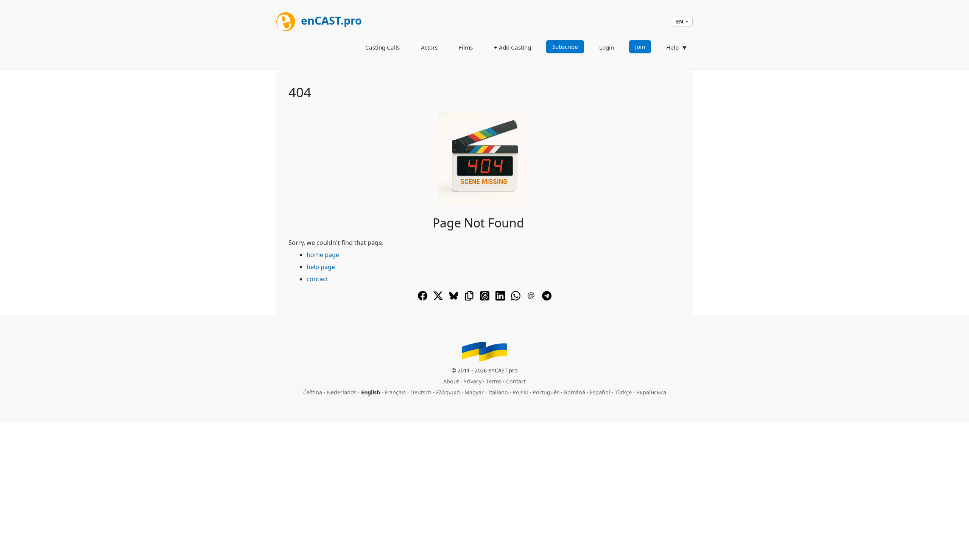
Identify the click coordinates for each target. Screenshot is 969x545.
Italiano (498, 392)
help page (321, 267)
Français (395, 392)
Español (600, 392)
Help (672, 47)
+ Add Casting (512, 47)
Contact (516, 381)
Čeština (312, 392)
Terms (494, 381)
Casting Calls (382, 47)
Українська (651, 392)
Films (466, 47)
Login (606, 47)
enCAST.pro (330, 20)
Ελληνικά (448, 392)
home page (323, 255)
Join (640, 46)
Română (574, 392)
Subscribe (565, 46)
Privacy (472, 381)
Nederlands (342, 392)
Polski (520, 392)
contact (317, 279)
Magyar (474, 392)
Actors (429, 47)
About (451, 381)
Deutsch (421, 392)
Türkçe (623, 392)
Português (546, 392)
